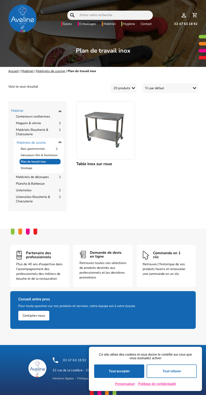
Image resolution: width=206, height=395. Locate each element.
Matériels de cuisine (50, 71)
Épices (67, 24)
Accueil (13, 71)
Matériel (109, 24)
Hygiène (129, 24)
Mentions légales (63, 378)
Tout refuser (172, 371)
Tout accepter (119, 371)
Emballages (87, 24)
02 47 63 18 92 (186, 24)
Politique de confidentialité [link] (157, 384)
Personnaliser (125, 384)
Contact (146, 24)
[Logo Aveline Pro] (37, 368)
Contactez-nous (34, 315)
